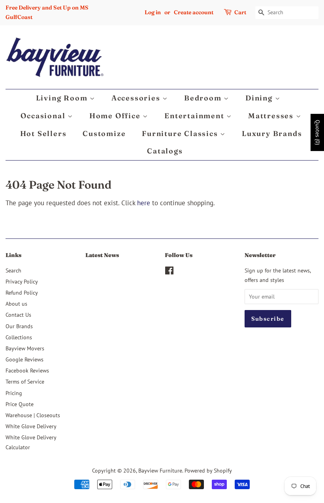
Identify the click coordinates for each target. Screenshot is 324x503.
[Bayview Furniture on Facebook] (169, 272)
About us (16, 303)
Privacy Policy (22, 281)
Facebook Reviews (27, 370)
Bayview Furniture (160, 470)
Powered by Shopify (208, 470)
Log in (153, 12)
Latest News (102, 255)
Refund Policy (22, 292)
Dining (260, 97)
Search (13, 270)
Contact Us (18, 314)
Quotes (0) (317, 132)
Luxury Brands (272, 133)
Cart (240, 12)
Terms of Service (25, 381)
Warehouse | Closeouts (33, 415)
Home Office (116, 115)
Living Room (63, 97)
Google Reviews (24, 359)
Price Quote (20, 404)
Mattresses (272, 115)
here (143, 203)
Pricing (14, 393)
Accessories (137, 97)
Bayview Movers (25, 348)
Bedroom (204, 97)
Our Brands (19, 326)
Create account (193, 12)
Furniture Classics (181, 133)
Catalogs (165, 150)
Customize (104, 133)
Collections (19, 337)
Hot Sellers (43, 133)
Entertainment (195, 115)
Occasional (44, 115)
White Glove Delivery (31, 426)
